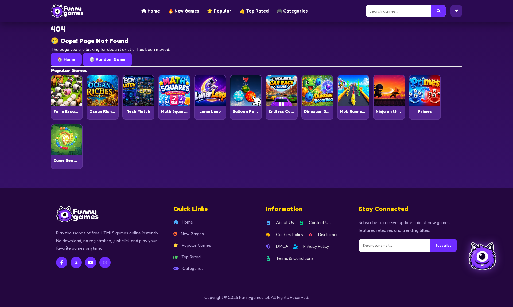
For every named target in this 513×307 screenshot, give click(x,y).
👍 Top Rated (254, 11)
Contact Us (320, 222)
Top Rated (190, 257)
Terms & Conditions (295, 258)
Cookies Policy (289, 234)
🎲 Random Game (107, 59)
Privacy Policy (316, 246)
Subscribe (443, 245)
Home (153, 11)
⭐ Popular (219, 11)
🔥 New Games (183, 11)
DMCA (282, 246)
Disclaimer (328, 234)
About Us (285, 222)
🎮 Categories (292, 11)
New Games (192, 233)
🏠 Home (66, 59)
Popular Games (196, 245)
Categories (192, 268)
